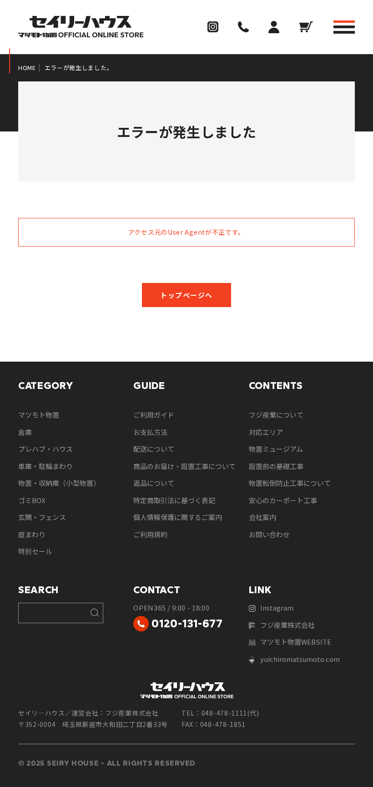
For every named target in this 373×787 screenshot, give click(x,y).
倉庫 (25, 432)
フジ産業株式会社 (287, 625)
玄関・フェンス (42, 517)
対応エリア (266, 432)
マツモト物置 (38, 414)
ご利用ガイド (153, 414)
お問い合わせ (269, 534)
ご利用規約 (150, 534)
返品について (153, 483)
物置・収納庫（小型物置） (59, 483)
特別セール (35, 551)
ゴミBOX (31, 500)
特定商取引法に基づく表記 (174, 500)
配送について (153, 449)
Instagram (276, 607)
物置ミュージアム (276, 449)
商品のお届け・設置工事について (184, 466)
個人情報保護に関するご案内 (177, 517)
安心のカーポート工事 (283, 500)
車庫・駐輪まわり (45, 466)
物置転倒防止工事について (290, 483)
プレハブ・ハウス (45, 449)
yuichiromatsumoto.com (300, 659)
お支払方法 (150, 432)
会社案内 (262, 517)
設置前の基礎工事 (276, 466)
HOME (27, 67)
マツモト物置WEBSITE (295, 641)
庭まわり (31, 534)
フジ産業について (276, 414)
